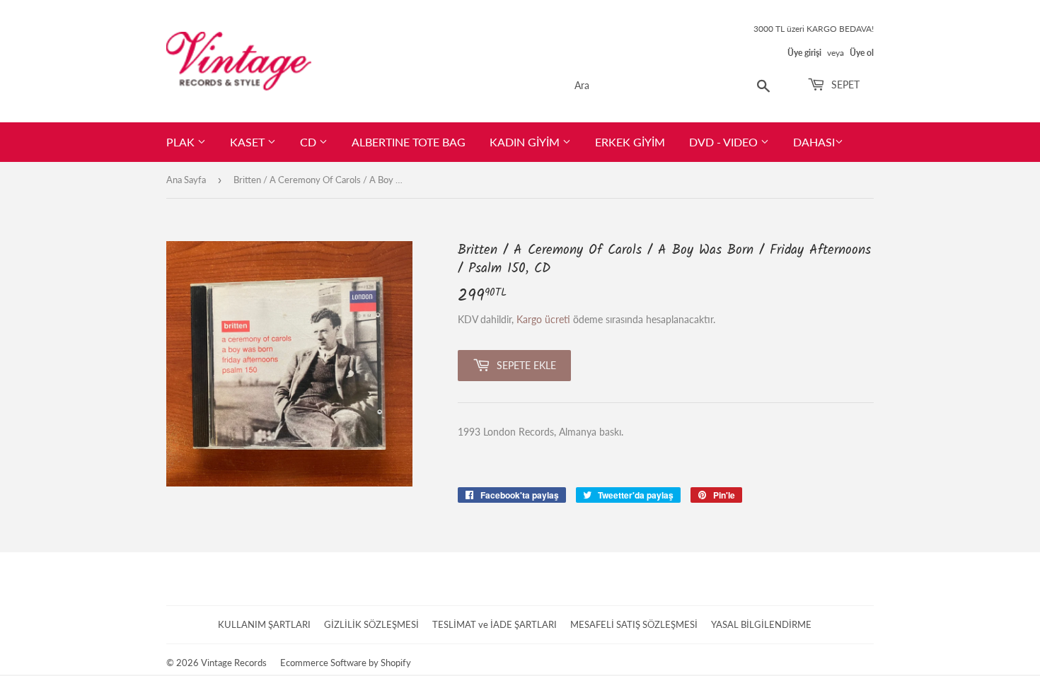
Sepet (844, 84)
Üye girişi (804, 52)
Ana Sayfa (186, 179)
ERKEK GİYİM (630, 141)
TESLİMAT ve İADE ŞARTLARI (494, 624)
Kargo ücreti (543, 319)
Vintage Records (234, 662)
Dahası (814, 141)
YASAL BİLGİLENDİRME (761, 624)
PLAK (181, 141)
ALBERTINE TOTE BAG (409, 141)
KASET (248, 141)
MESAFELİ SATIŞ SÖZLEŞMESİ (634, 624)
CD (309, 141)
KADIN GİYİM (526, 141)
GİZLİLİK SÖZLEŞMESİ (371, 624)
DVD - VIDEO (725, 141)
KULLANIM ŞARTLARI (264, 624)
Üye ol (862, 52)
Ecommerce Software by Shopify (345, 662)
